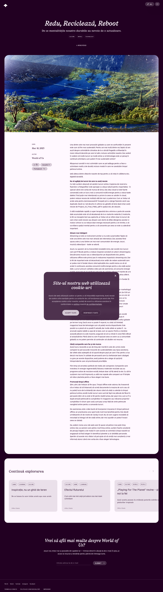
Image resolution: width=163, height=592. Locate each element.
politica (77, 304)
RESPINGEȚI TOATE (91, 313)
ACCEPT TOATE (70, 313)
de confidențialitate (94, 304)
